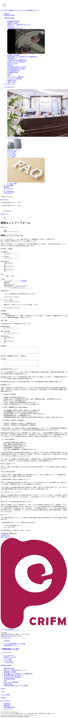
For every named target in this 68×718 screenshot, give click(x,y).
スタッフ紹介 (11, 156)
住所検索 (24, 281)
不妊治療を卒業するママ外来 (16, 68)
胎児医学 (6, 187)
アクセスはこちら (6, 637)
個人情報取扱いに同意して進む (8, 533)
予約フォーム (5, 214)
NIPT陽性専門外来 (12, 72)
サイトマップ (8, 193)
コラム (3, 691)
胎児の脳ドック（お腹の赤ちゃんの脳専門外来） (18, 673)
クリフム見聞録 (8, 185)
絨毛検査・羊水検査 (13, 55)
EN (5, 5)
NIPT (8, 75)
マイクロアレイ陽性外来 (14, 78)
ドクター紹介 (11, 153)
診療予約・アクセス (13, 150)
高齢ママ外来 (11, 82)
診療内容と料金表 (9, 15)
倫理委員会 (7, 703)
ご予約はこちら (5, 535)
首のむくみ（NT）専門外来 (12, 677)
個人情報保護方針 (9, 191)
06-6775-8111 (4, 199)
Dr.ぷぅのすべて (9, 188)
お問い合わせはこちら (7, 537)
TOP (5, 230)
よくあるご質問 (12, 183)
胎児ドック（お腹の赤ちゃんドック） (15, 670)
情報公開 (6, 705)
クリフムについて (9, 84)
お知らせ (6, 13)
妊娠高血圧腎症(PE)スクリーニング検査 (16, 685)
